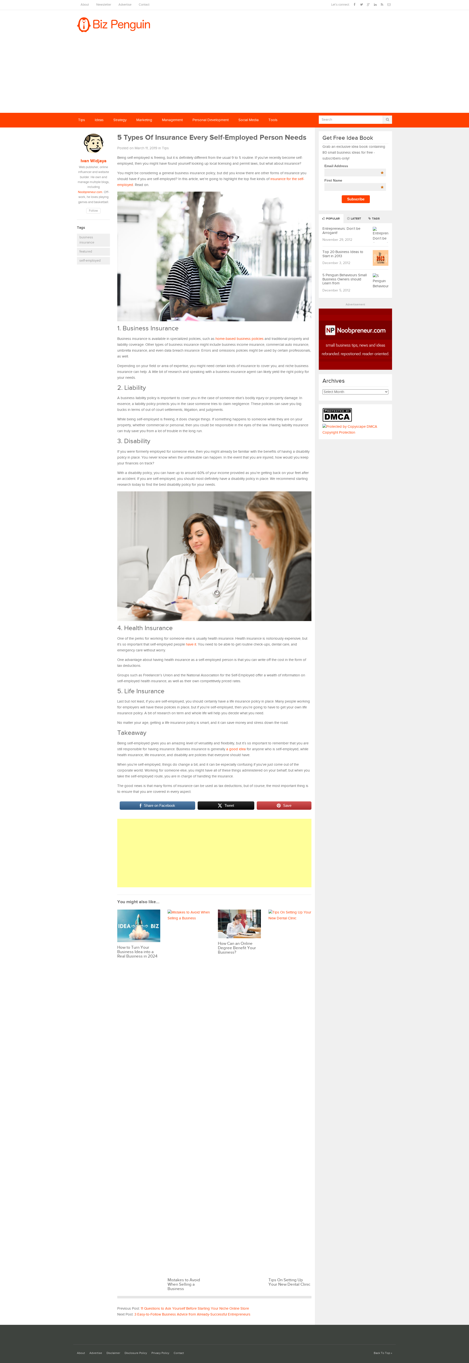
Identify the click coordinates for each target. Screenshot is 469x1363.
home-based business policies (239, 339)
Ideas (99, 120)
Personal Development (210, 120)
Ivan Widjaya (94, 161)
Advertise (124, 5)
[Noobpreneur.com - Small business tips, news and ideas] (355, 369)
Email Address (353, 166)
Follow (93, 211)
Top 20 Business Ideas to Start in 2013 (342, 254)
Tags (375, 218)
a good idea (236, 749)
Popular (332, 218)
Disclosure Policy (136, 1353)
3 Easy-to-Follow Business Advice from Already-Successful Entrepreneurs (192, 1314)
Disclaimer (113, 1353)
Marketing (144, 120)
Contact (144, 5)
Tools (272, 120)
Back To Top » (383, 1353)
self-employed (90, 261)
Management (172, 120)
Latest (355, 218)
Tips (81, 120)
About (85, 5)
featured (85, 252)
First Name (353, 180)
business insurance (86, 240)
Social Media (248, 120)
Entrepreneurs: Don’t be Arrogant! (341, 231)
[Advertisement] (234, 76)
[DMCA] (338, 421)
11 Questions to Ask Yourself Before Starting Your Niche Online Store (195, 1308)
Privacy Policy (160, 1353)
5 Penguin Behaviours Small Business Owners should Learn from (344, 279)
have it (191, 644)
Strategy (120, 120)
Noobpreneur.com (90, 192)
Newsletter (103, 5)
